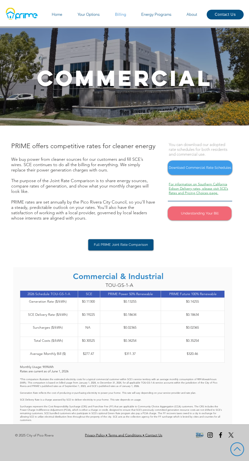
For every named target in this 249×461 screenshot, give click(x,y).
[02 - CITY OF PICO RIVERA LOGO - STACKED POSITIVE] (199, 435)
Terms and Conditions (125, 435)
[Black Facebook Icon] (220, 435)
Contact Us (153, 435)
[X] (231, 435)
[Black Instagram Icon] (210, 435)
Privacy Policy (95, 435)
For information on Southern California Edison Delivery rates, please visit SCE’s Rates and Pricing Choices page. (198, 188)
